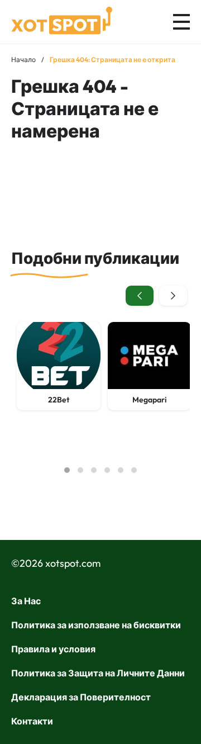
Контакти (32, 721)
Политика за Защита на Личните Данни (98, 673)
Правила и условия (53, 649)
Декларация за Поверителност (81, 697)
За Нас (26, 600)
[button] (67, 470)
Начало (23, 59)
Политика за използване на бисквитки (96, 625)
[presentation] (140, 296)
